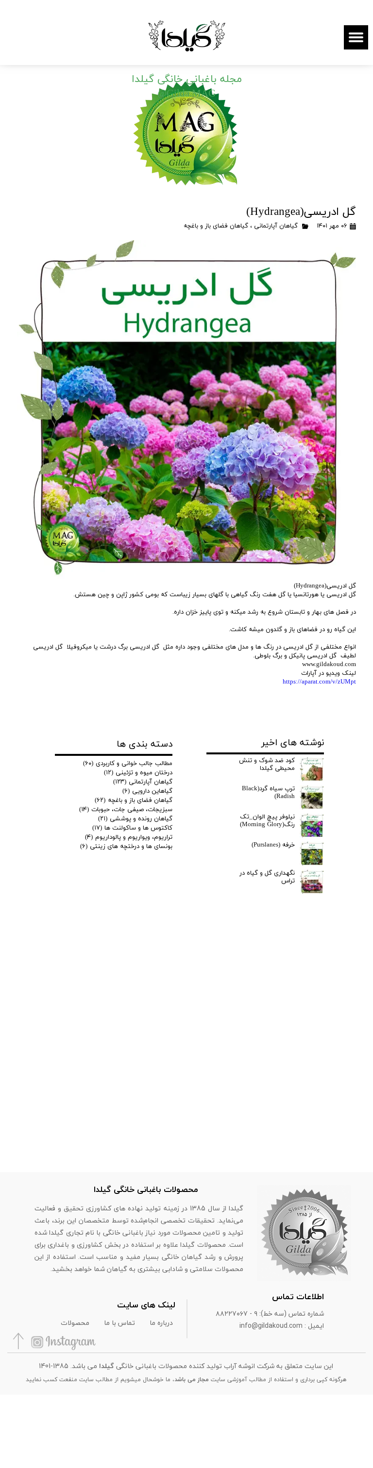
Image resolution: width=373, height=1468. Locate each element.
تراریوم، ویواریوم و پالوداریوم (128, 837)
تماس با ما (119, 1323)
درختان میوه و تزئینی (138, 772)
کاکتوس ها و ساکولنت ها (132, 828)
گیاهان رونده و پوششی (135, 819)
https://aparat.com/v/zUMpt (319, 682)
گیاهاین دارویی (147, 791)
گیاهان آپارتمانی (276, 226)
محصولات (75, 1323)
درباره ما (161, 1323)
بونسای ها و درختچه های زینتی (126, 846)
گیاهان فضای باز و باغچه (216, 226)
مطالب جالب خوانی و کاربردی (127, 763)
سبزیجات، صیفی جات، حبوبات (125, 809)
